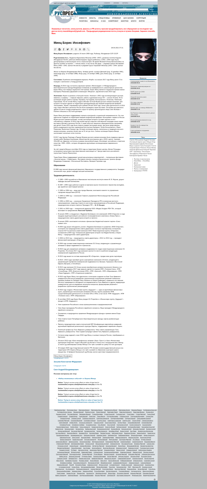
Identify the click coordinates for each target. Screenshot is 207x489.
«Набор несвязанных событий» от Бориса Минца (77, 378)
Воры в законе (135, 146)
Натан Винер (151, 148)
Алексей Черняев (149, 149)
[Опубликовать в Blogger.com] (59, 49)
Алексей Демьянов (136, 149)
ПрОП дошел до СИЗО (138, 92)
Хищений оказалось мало (138, 97)
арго (144, 142)
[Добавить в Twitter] (67, 49)
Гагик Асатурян (145, 146)
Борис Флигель (141, 148)
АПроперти (143, 153)
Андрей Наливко (149, 140)
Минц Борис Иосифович (62, 356)
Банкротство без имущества (139, 125)
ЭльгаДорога (134, 153)
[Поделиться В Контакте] (80, 49)
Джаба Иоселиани (146, 144)
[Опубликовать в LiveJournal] (88, 49)
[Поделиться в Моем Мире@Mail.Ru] (84, 49)
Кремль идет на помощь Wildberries (141, 107)
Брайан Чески (142, 155)
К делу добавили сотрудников (140, 130)
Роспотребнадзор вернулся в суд (141, 120)
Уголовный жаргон (136, 142)
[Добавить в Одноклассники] (76, 49)
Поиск (151, 9)
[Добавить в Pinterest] (72, 49)
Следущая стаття (60, 366)
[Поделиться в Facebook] (63, 49)
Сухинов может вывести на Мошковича (143, 81)
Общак (149, 142)
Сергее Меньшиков (136, 140)
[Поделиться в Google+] (55, 49)
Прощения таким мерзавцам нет (141, 86)
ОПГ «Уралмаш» (135, 151)
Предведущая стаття (61, 358)
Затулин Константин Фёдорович (68, 362)
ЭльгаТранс (146, 151)
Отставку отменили (137, 102)
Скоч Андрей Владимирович (66, 370)
